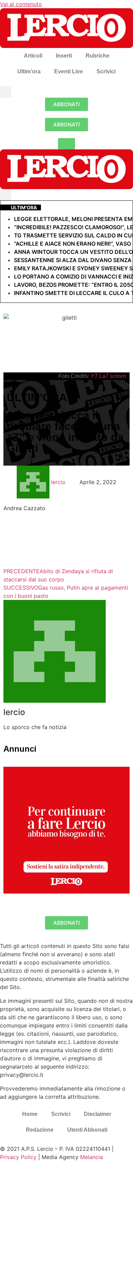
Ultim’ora (29, 71)
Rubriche (97, 56)
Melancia (91, 1157)
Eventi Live (68, 71)
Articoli (33, 56)
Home (30, 1114)
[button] (5, 92)
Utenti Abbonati (87, 1130)
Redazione (40, 1130)
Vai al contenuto (21, 4)
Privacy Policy (18, 1157)
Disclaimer (97, 1114)
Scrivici (106, 71)
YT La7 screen (108, 376)
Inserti (64, 56)
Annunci (19, 748)
